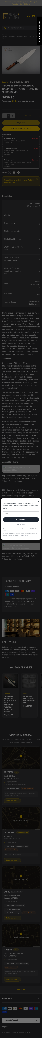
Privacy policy (24, 535)
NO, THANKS (21, 525)
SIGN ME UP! (21, 519)
